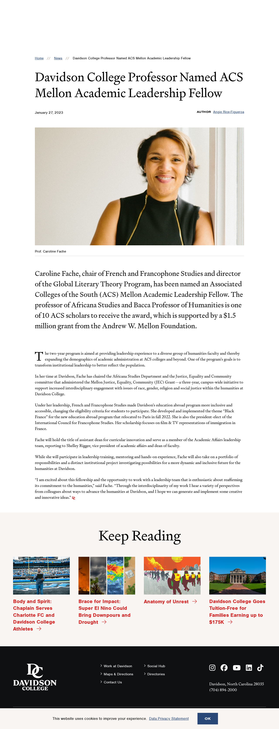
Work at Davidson (118, 666)
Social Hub (156, 666)
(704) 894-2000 (223, 689)
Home (39, 58)
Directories (156, 674)
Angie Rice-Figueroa (228, 112)
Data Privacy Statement (169, 718)
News (58, 58)
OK (208, 718)
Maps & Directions (118, 674)
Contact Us (113, 682)
